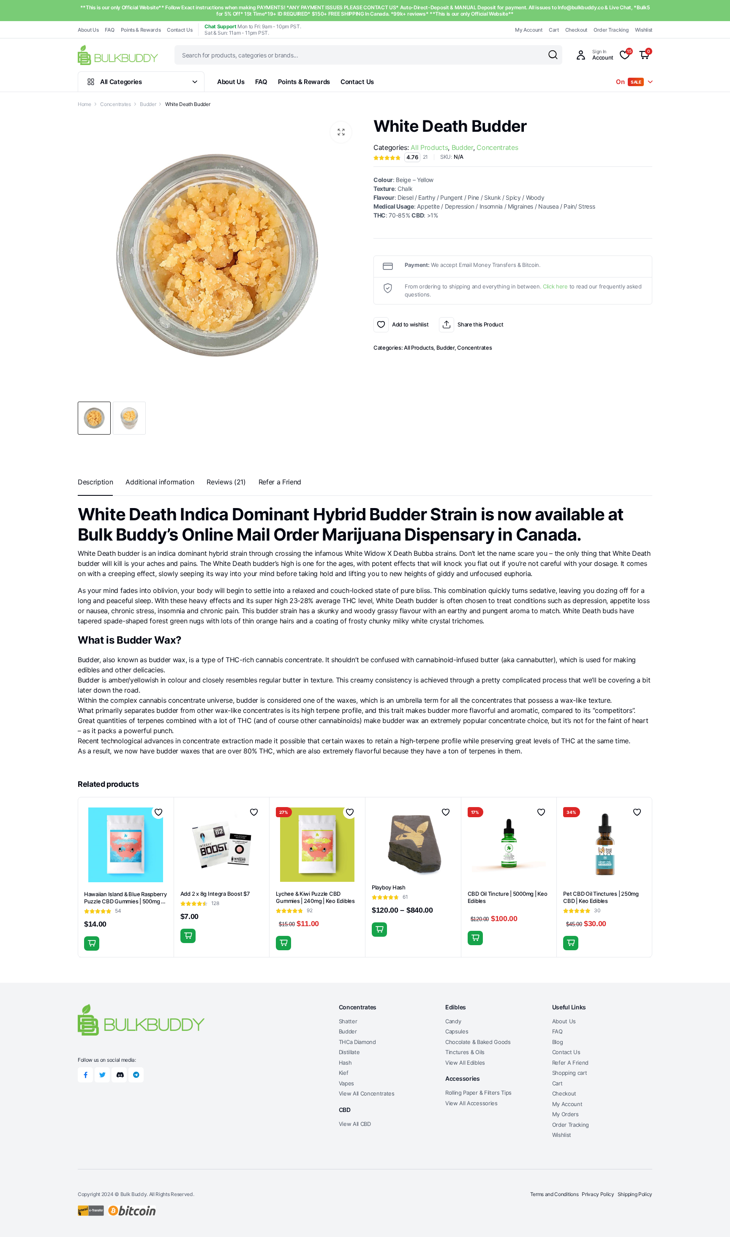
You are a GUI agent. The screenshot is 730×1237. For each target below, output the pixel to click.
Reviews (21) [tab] (226, 482)
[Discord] (119, 1074)
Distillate (349, 1052)
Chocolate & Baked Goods (478, 1042)
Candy (453, 1021)
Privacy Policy (598, 1194)
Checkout (576, 30)
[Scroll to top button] (711, 1218)
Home (84, 104)
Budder (148, 104)
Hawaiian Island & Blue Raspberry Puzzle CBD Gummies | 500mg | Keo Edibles (125, 901)
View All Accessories (471, 1103)
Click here (555, 286)
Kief (344, 1072)
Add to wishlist (381, 324)
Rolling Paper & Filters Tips (478, 1092)
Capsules (456, 1031)
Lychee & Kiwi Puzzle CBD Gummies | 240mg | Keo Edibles (315, 897)
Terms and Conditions (554, 1194)
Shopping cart (569, 1072)
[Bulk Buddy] (118, 55)
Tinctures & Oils (465, 1052)
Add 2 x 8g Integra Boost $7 (215, 893)
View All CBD (355, 1123)
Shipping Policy (635, 1194)
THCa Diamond (357, 1042)
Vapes (346, 1083)
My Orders (565, 1114)
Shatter (348, 1021)
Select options (379, 929)
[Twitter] (102, 1074)
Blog (557, 1042)
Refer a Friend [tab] (280, 482)
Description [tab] (95, 482)
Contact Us (179, 30)
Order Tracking (611, 30)
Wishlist (643, 30)
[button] (340, 132)
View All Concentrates (367, 1093)
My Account (528, 30)
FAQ (109, 30)
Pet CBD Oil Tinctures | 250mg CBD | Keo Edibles (600, 897)
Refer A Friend (570, 1062)
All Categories (121, 82)
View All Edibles (465, 1062)
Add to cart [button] (91, 943)
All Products (429, 147)
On (628, 82)
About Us (88, 30)
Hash (345, 1062)
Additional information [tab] (159, 482)
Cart (554, 30)
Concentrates (115, 104)
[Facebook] (85, 1074)
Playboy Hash (389, 887)
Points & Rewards (141, 30)
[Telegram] (136, 1074)
